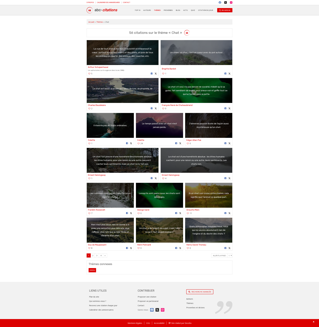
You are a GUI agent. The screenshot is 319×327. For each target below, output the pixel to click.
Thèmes (99, 22)
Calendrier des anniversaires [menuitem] (108, 2)
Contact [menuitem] (126, 2)
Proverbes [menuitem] (168, 10)
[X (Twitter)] (225, 2)
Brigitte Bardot (169, 69)
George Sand (143, 210)
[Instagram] (231, 2)
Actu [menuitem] (185, 10)
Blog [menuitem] (178, 10)
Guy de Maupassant (97, 245)
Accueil (91, 22)
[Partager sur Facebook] (151, 74)
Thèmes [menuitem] (157, 10)
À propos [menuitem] (90, 2)
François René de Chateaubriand (177, 105)
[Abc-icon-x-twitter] (157, 310)
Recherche (226, 10)
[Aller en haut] (313, 321)
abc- (106, 10)
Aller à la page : (220, 255)
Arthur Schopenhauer (98, 67)
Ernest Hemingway (97, 175)
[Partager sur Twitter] (155, 74)
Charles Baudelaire (97, 105)
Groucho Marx (192, 210)
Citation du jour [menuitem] (205, 10)
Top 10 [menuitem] (137, 10)
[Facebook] (220, 2)
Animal (92, 270)
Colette (91, 140)
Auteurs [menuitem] (147, 10)
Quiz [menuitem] (193, 10)
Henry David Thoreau (196, 245)
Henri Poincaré (144, 245)
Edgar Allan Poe (193, 140)
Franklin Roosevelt (96, 210)
